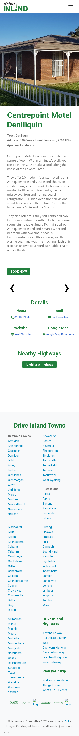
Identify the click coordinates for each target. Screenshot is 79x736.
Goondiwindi (50, 551)
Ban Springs (15, 445)
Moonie (12, 628)
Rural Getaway (52, 662)
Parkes (47, 441)
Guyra (11, 484)
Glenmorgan (16, 480)
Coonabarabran (18, 580)
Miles (46, 605)
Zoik (67, 721)
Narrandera (15, 509)
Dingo (11, 605)
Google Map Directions (59, 334)
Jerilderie (14, 489)
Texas (12, 672)
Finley (11, 465)
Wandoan (14, 687)
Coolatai (13, 576)
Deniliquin (14, 455)
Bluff (11, 532)
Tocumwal (49, 475)
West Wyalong (52, 480)
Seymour (48, 445)
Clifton (12, 566)
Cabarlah (13, 546)
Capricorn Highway (54, 647)
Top (5, 732)
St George (14, 667)
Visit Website (22, 334)
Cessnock (14, 450)
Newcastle (49, 436)
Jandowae (49, 580)
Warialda (13, 682)
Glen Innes (14, 475)
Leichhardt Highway (55, 657)
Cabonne (13, 551)
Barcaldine (49, 508)
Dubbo (12, 460)
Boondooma (16, 541)
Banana (47, 503)
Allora (46, 493)
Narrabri (13, 514)
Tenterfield (50, 465)
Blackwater (15, 527)
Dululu (12, 610)
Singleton (49, 455)
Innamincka (50, 571)
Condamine (15, 571)
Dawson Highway (53, 652)
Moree (12, 494)
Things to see (51, 685)
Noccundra (15, 653)
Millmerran (15, 619)
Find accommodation (56, 680)
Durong (47, 527)
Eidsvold (48, 532)
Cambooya (15, 556)
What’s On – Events (55, 690)
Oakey (12, 658)
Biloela (47, 518)
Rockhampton (17, 662)
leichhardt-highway (39, 364)
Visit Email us (60, 317)
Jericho (47, 585)
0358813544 (22, 317)
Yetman (13, 692)
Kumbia (47, 600)
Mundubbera (16, 643)
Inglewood (49, 566)
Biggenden (49, 513)
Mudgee (13, 499)
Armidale (14, 441)
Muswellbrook (17, 504)
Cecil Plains (15, 561)
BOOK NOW (19, 272)
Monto (12, 623)
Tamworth (49, 460)
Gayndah (48, 546)
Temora (48, 470)
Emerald (48, 536)
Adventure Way (52, 633)
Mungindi (14, 648)
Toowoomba (16, 677)
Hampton (48, 556)
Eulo (45, 541)
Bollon (12, 536)
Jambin (47, 576)
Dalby (11, 600)
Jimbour (48, 590)
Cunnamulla (15, 595)
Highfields (49, 561)
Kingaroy (48, 595)
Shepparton (50, 450)
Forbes (12, 470)
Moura (12, 633)
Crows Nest (15, 590)
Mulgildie (13, 638)
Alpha (46, 498)
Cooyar (12, 585)
